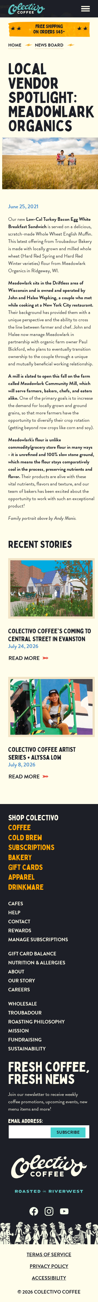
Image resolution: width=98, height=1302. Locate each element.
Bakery (20, 857)
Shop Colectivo (33, 818)
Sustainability (27, 1048)
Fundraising (25, 1039)
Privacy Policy (49, 1266)
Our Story (21, 980)
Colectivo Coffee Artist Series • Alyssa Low (42, 753)
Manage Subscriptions (38, 939)
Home (14, 45)
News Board (49, 45)
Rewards (19, 930)
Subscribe (68, 1132)
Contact (19, 921)
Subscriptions (31, 847)
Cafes (15, 903)
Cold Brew (25, 838)
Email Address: (25, 1121)
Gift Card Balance (32, 953)
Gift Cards (25, 867)
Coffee (19, 828)
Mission (18, 1030)
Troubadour (25, 1012)
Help (14, 912)
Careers (19, 989)
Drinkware (26, 887)
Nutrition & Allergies (36, 962)
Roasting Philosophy (36, 1021)
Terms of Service (49, 1254)
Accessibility (49, 1278)
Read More (24, 658)
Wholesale (22, 1003)
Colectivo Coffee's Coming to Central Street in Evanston (49, 635)
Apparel (21, 877)
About (16, 971)
